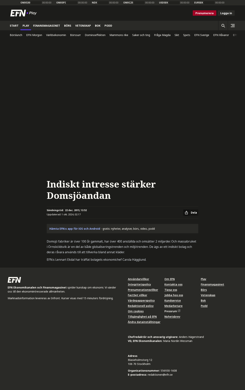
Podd (204, 306)
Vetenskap (208, 295)
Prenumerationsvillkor (143, 290)
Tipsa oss (170, 290)
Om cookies (136, 311)
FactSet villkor (137, 295)
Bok (203, 300)
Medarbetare (173, 306)
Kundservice (172, 300)
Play (203, 279)
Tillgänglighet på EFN (142, 316)
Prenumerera (204, 13)
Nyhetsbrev (172, 316)
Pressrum (170, 311)
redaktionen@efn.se (160, 374)
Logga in (226, 13)
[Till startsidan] (24, 13)
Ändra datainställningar (144, 322)
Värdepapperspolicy (141, 300)
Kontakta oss (173, 284)
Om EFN (169, 279)
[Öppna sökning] (223, 25)
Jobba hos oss (173, 295)
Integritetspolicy (139, 284)
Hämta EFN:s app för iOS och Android (74, 228)
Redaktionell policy (141, 306)
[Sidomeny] (232, 25)
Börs (204, 290)
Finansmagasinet (212, 284)
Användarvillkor (138, 279)
